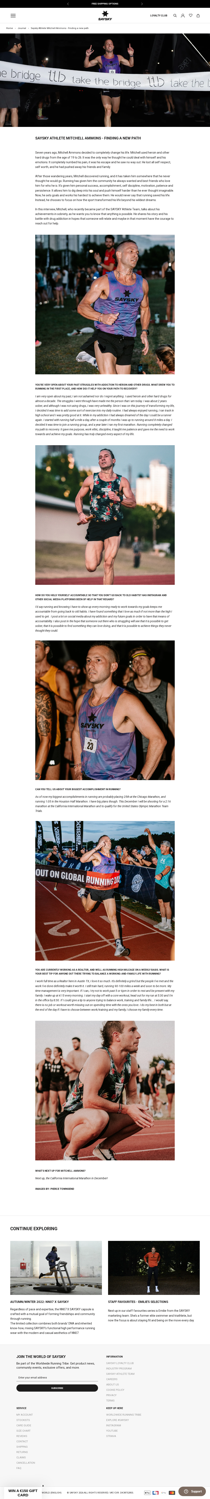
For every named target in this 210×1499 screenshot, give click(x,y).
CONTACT (22, 1441)
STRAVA (111, 1436)
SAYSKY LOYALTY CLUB (120, 1363)
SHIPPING (22, 1446)
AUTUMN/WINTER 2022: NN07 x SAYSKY (39, 1302)
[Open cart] (198, 15)
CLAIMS (21, 1457)
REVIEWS (21, 1436)
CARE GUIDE (23, 1425)
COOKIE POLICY (115, 1389)
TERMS (110, 1400)
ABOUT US (112, 1384)
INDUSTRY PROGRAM (119, 1368)
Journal (22, 28)
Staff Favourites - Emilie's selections (138, 1302)
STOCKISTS (23, 1420)
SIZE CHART (23, 1430)
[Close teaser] (43, 1486)
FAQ (18, 1468)
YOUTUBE (112, 1430)
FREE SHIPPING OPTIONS (105, 3)
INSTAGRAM (113, 1425)
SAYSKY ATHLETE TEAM (120, 1373)
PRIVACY (111, 1395)
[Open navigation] (14, 15)
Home (9, 28)
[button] (23, 1493)
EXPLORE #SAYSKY (117, 1420)
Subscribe (57, 1388)
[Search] (175, 15)
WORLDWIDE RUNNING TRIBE (123, 1414)
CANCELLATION (25, 1462)
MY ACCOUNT (24, 1414)
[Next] (142, 3)
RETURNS (22, 1452)
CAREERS (112, 1379)
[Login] (183, 15)
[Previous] (68, 3)
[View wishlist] (190, 15)
